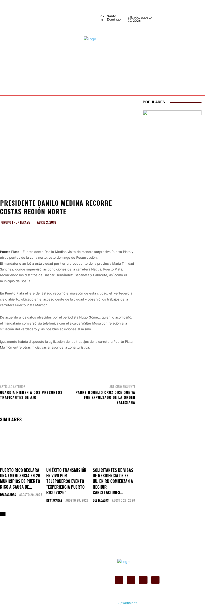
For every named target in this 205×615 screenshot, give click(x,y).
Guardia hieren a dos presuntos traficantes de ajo (31, 395)
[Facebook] (186, 9)
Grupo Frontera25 (15, 222)
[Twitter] (186, 22)
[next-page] (4, 514)
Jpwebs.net (127, 603)
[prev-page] (1, 514)
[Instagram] (186, 16)
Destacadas (8, 494)
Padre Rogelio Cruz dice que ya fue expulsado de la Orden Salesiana (105, 397)
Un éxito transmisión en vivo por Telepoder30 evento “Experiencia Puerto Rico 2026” (66, 481)
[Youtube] (186, 29)
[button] (191, 75)
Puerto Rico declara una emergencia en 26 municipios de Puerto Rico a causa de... (20, 478)
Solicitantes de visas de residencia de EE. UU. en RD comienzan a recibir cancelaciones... (113, 481)
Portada (10, 192)
